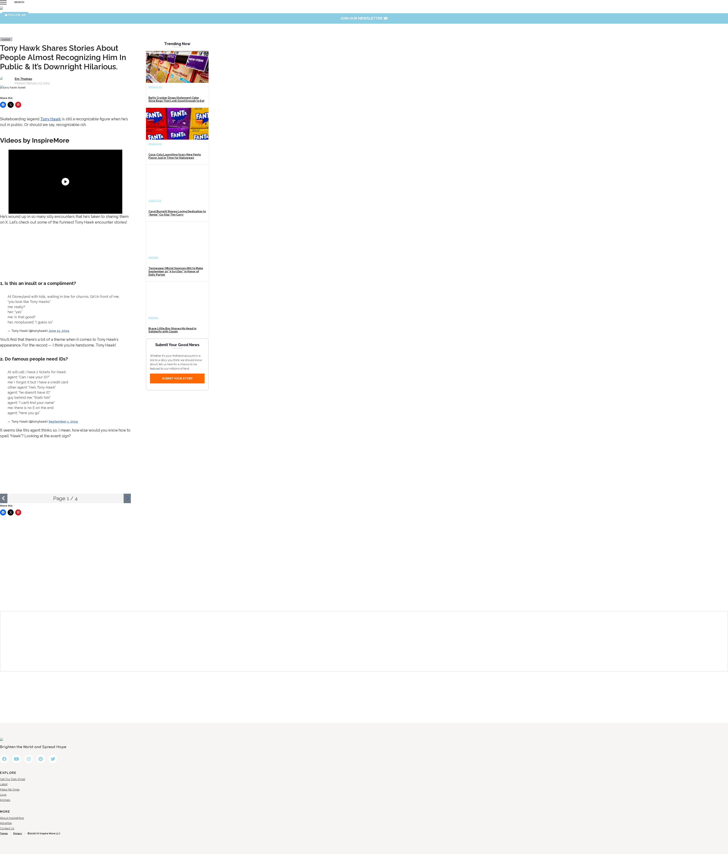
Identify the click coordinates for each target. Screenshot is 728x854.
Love (3, 794)
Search (19, 2)
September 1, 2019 (63, 421)
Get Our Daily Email (12, 779)
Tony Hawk (50, 119)
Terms (4, 833)
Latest (3, 784)
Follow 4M (16, 14)
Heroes (153, 257)
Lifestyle (154, 200)
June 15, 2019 (59, 331)
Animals (5, 800)
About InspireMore (12, 818)
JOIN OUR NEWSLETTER (364, 18)
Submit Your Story (177, 378)
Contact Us (7, 828)
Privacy (17, 833)
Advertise (6, 823)
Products (155, 87)
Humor (6, 39)
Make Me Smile (10, 789)
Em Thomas (23, 79)
